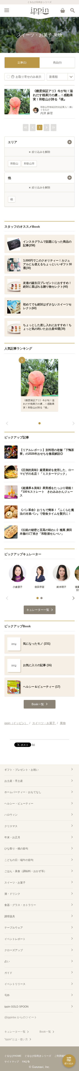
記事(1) (22, 62)
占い (7, 961)
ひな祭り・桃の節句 (16, 848)
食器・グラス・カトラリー (20, 905)
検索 (72, 10)
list (33, 744)
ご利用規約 (60, 1056)
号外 (7, 995)
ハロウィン (11, 814)
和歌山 (14, 163)
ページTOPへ (39, 734)
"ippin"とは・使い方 (16, 1039)
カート (62, 10)
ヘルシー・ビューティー (18, 803)
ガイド (8, 972)
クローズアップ (13, 950)
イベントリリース (14, 984)
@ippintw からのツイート (20, 1017)
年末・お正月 (12, 837)
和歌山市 (29, 163)
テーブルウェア (13, 927)
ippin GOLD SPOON (16, 1006)
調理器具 (9, 916)
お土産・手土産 (13, 781)
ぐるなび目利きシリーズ (38, 1056)
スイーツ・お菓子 (14, 882)
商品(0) (57, 62)
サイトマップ (11, 1061)
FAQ (24, 1061)
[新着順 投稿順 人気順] (61, 76)
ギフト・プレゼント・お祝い (21, 769)
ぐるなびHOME (12, 1056)
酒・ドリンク (12, 893)
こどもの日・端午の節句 (18, 860)
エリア (12, 142)
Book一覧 (45, 1031)
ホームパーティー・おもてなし (22, 792)
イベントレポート (14, 939)
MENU (6, 10)
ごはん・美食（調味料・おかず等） (25, 871)
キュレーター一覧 (14, 1031)
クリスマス (11, 826)
